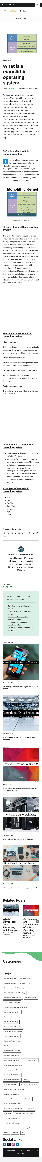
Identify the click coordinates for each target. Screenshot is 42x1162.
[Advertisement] (21, 307)
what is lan (27, 1099)
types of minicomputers (11, 1055)
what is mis (30, 1108)
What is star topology (11, 1021)
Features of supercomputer (13, 1041)
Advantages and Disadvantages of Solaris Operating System (19, 789)
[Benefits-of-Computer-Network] (21, 846)
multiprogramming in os (11, 1094)
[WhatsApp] (19, 533)
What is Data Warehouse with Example (18, 839)
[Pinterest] (30, 533)
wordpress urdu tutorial (11, 1123)
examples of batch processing (24, 1113)
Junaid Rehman (11, 88)
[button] (4, 921)
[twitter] (6, 4)
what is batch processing (12, 1118)
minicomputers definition (12, 1075)
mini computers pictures (12, 1050)
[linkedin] (17, 1144)
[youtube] (13, 4)
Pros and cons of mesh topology (14, 993)
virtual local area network (12, 1099)
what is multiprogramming (29, 1084)
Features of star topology (12, 1017)
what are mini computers (12, 1079)
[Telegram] (22, 533)
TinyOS (26, 1079)
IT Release (8, 1151)
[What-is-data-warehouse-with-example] (21, 797)
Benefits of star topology (12, 1012)
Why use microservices (11, 1036)
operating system (10, 983)
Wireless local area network (13, 1031)
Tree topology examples (12, 1002)
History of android (31, 997)
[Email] (4, 537)
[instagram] (10, 4)
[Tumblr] (26, 533)
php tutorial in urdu (10, 978)
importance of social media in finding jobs (17, 1128)
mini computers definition (12, 1070)
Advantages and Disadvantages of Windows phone (20, 688)
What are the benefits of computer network (20, 888)
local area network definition (13, 1103)
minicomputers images (30, 1060)
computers (7, 61)
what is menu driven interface (13, 1108)
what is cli (7, 1113)
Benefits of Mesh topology (12, 997)
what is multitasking (10, 1084)
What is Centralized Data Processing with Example (19, 738)
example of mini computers (13, 1065)
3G (23, 1132)
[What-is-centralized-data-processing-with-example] (21, 696)
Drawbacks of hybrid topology (14, 988)
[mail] (14, 587)
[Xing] (37, 533)
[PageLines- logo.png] (10, 11)
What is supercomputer (11, 1046)
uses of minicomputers (11, 1060)
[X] (8, 533)
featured (22, 983)
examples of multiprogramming (14, 1089)
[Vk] (33, 533)
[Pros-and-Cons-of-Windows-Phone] (21, 645)
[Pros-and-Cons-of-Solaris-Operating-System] (21, 747)
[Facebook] (4, 533)
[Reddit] (12, 533)
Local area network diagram (13, 1026)
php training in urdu (26, 978)
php (30, 983)
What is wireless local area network (15, 1007)
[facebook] (3, 4)
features (15, 1132)
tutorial (6, 1132)
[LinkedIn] (15, 533)
